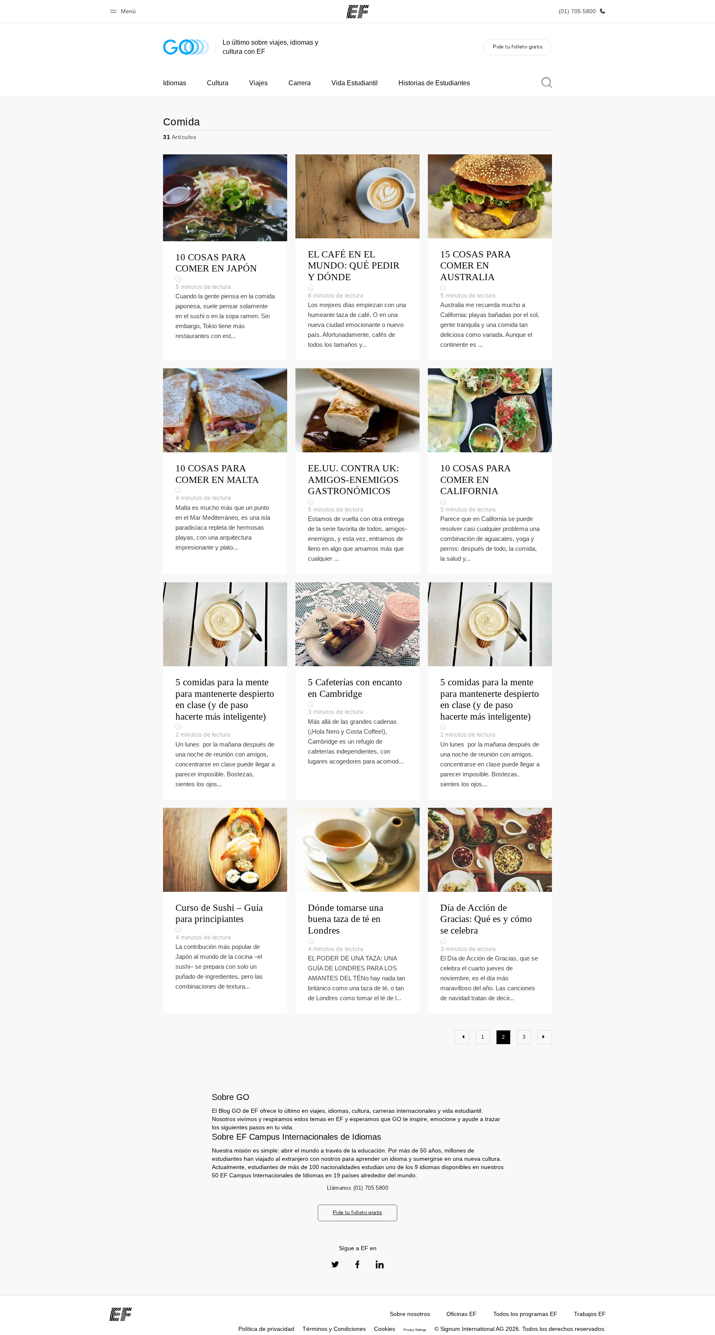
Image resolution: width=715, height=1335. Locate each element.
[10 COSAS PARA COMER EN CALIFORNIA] (490, 471)
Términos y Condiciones (334, 1328)
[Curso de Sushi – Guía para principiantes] (225, 910)
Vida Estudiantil (354, 82)
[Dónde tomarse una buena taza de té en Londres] (357, 910)
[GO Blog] (186, 47)
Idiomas (174, 82)
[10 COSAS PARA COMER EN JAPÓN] (225, 257)
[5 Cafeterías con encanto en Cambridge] (357, 691)
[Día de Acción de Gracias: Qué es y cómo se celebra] (490, 910)
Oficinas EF (461, 1314)
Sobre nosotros (410, 1314)
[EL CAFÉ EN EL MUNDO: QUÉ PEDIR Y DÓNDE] (357, 257)
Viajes (258, 82)
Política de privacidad (266, 1328)
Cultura (217, 82)
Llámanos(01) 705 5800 (357, 1188)
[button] (124, 11)
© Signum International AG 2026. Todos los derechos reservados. (520, 1328)
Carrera (299, 82)
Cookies (384, 1328)
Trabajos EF (590, 1314)
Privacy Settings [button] (414, 1330)
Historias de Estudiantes (434, 82)
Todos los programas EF (525, 1314)
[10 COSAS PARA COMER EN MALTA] (225, 471)
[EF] (357, 11)
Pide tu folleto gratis (517, 46)
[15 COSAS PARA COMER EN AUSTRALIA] (490, 257)
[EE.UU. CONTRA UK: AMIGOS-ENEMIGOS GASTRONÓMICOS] (357, 471)
